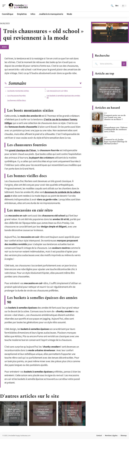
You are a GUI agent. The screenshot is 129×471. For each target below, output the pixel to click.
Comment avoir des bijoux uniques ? (71, 412)
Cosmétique (42, 406)
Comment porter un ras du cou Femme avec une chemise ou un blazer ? (114, 117)
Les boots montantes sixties (18, 91)
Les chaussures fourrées (16, 95)
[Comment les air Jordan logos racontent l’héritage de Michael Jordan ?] (97, 141)
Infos (105, 137)
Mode (4, 47)
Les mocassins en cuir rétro (57, 91)
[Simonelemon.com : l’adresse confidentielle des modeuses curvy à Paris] (97, 128)
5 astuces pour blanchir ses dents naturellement (43, 412)
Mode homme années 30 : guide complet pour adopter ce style (13, 412)
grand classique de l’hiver (22, 150)
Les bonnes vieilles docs (16, 100)
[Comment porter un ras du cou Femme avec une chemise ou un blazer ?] (97, 116)
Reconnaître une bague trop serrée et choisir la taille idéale (110, 91)
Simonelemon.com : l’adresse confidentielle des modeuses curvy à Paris (115, 129)
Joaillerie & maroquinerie (110, 87)
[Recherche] (112, 6)
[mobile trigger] (5, 5)
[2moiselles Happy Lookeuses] (18, 5)
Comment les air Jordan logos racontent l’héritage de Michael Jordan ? (115, 141)
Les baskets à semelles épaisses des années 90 (63, 96)
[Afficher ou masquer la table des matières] (54, 83)
